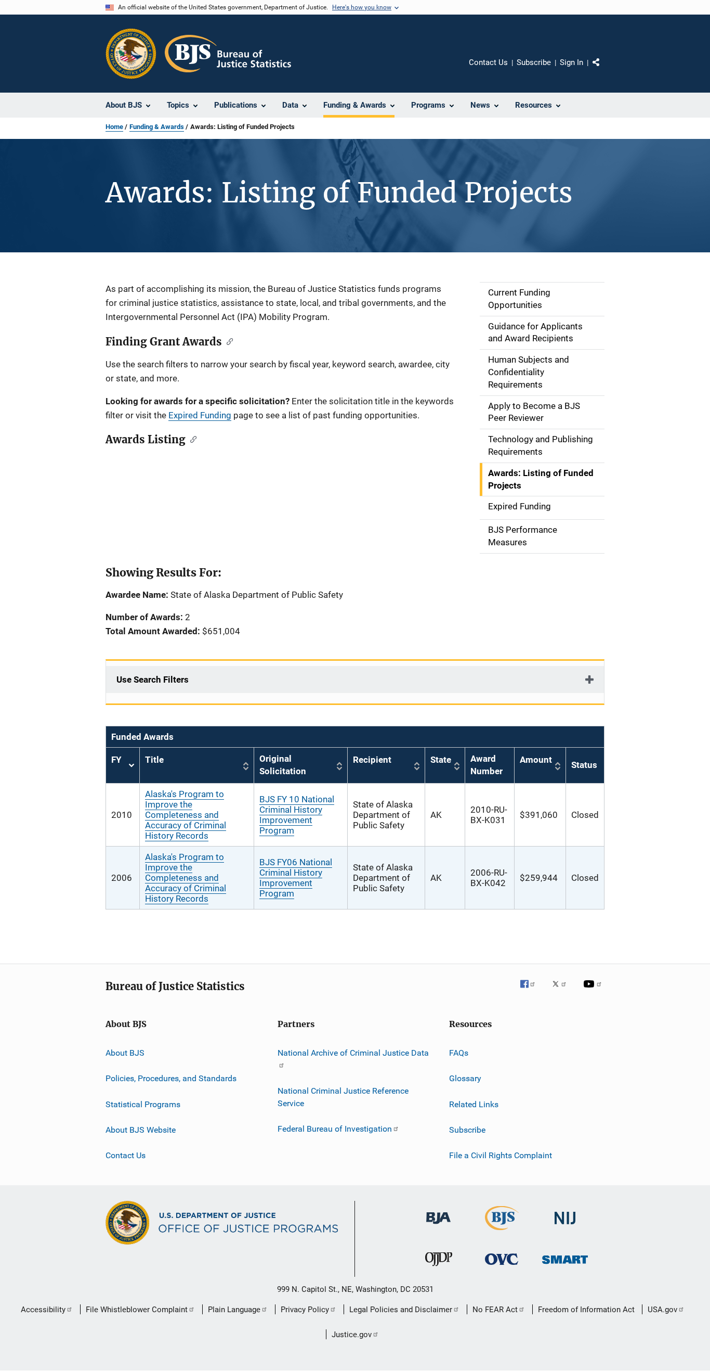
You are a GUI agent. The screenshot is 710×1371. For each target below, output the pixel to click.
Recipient (372, 759)
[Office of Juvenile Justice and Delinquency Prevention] (438, 1268)
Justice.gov (352, 1334)
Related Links (473, 1104)
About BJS (125, 1053)
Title (154, 759)
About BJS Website (141, 1130)
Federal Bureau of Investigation (335, 1129)
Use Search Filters (152, 679)
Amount (536, 759)
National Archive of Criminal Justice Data (353, 1053)
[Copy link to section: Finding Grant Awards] (227, 341)
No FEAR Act (495, 1309)
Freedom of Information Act (586, 1309)
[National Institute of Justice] (565, 1226)
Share (604, 70)
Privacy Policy (305, 1309)
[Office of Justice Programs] (131, 53)
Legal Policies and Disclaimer (400, 1309)
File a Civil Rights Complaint (500, 1155)
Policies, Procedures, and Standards (171, 1078)
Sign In (571, 62)
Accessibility (43, 1309)
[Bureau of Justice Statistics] (502, 1232)
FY (122, 765)
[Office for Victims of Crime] (501, 1266)
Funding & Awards (156, 127)
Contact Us (488, 62)
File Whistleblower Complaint (137, 1309)
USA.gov (662, 1309)
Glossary (465, 1078)
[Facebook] (531, 991)
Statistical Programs (143, 1104)
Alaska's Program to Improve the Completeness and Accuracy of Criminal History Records (185, 815)
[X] (562, 991)
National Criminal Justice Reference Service (343, 1097)
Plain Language (234, 1309)
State (440, 759)
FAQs (458, 1053)
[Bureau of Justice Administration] (438, 1226)
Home (114, 127)
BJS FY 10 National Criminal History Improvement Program (296, 815)
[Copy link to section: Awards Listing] (191, 438)
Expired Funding (199, 415)
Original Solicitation (282, 764)
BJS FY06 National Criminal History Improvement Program (295, 878)
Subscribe (534, 62)
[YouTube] (594, 991)
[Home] (228, 53)
